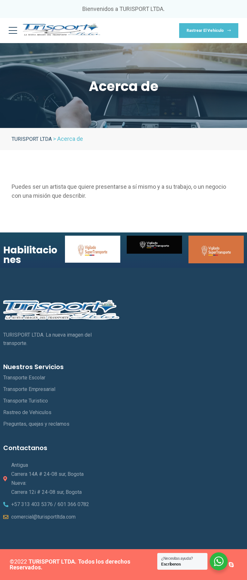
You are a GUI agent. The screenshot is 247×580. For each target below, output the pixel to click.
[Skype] (231, 564)
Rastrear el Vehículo (206, 30)
